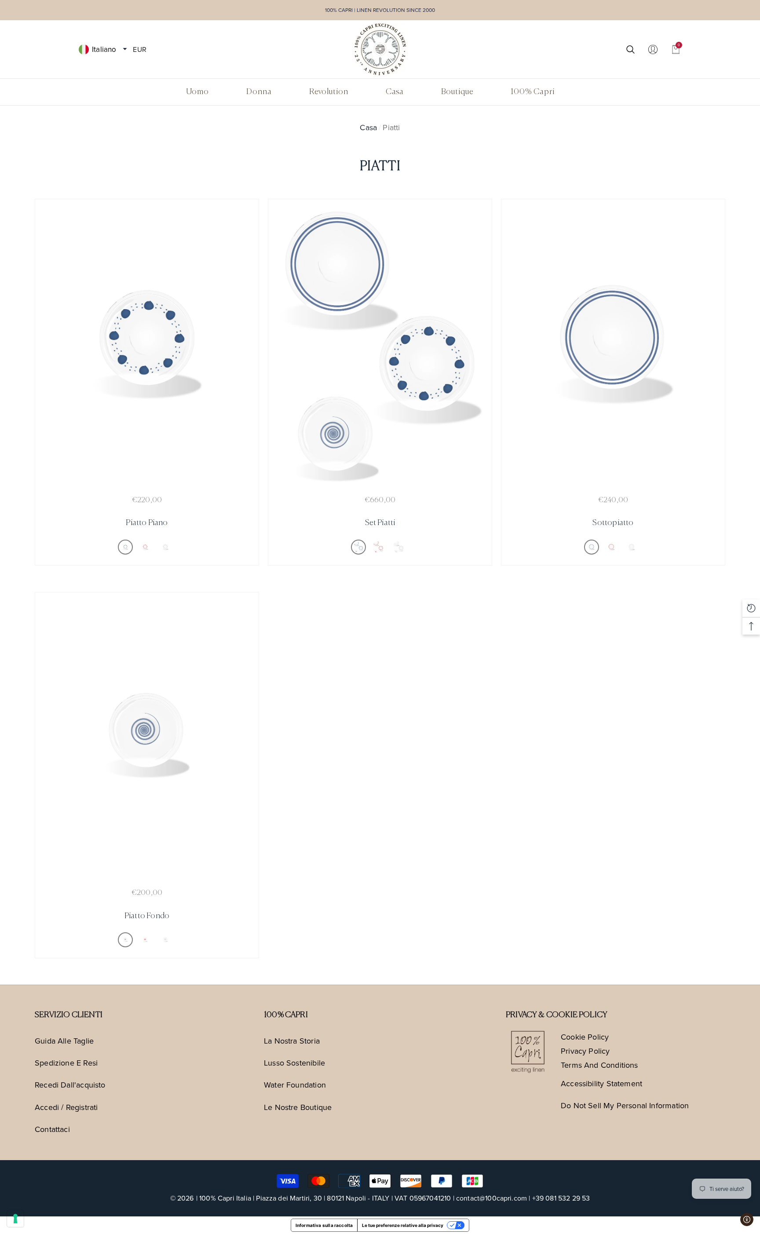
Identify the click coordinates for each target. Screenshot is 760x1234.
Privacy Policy (585, 1050)
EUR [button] (139, 49)
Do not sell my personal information (625, 1105)
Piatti (391, 127)
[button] (125, 49)
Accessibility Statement (601, 1083)
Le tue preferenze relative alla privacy (402, 1225)
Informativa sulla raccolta (324, 1225)
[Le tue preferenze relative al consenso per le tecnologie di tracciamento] (15, 1218)
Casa (368, 127)
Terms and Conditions (599, 1064)
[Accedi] (653, 49)
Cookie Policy (585, 1036)
